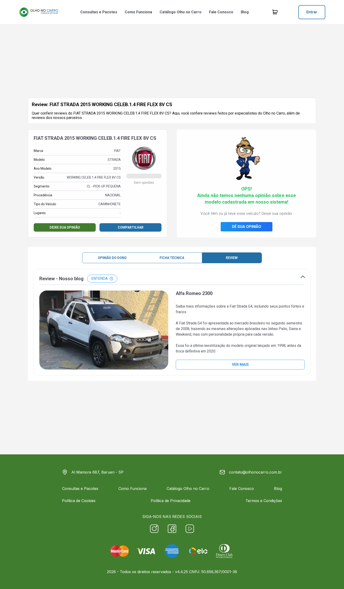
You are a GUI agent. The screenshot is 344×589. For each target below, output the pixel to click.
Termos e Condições (263, 500)
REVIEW (232, 258)
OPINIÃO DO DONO (112, 258)
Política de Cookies (78, 500)
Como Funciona (138, 12)
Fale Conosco (221, 12)
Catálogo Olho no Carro (180, 12)
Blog (245, 12)
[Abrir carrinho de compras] (275, 12)
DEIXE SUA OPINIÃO (65, 227)
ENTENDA (99, 278)
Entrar (311, 12)
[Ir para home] (39, 12)
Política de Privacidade (170, 500)
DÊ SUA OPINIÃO (246, 226)
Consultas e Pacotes (98, 12)
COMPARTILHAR (130, 227)
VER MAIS (240, 364)
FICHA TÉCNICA (172, 258)
